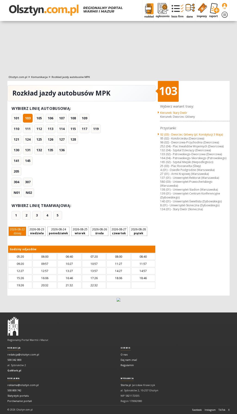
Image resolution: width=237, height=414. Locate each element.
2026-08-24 (58, 231)
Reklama (13, 378)
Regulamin (127, 365)
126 (50, 139)
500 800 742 (14, 390)
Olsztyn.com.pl (18, 77)
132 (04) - (185, 150)
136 (62, 150)
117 (84, 129)
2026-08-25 (80, 231)
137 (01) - (189, 178)
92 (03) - (191, 134)
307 (28, 182)
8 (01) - (189, 205)
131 (28, 150)
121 (16, 139)
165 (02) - (186, 162)
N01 (17, 192)
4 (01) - (187, 170)
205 (16, 171)
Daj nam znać (129, 359)
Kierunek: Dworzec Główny (177, 117)
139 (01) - (190, 195)
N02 (29, 192)
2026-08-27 (119, 231)
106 (50, 118)
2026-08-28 (138, 231)
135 (50, 150)
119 (96, 129)
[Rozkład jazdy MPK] (148, 10)
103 (28, 118)
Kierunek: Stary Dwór (173, 113)
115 (73, 129)
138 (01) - (189, 190)
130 (16, 150)
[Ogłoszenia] (161, 10)
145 (28, 160)
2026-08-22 (17, 231)
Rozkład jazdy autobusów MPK (71, 77)
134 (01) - (181, 209)
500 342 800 (14, 359)
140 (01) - (191, 201)
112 (39, 129)
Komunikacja (39, 77)
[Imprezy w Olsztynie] (201, 10)
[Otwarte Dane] (189, 10)
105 (39, 118)
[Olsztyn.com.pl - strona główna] (13, 326)
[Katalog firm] (176, 10)
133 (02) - (191, 154)
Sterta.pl (126, 385)
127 (62, 139)
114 (62, 129)
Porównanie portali (19, 401)
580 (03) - (186, 184)
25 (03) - (180, 166)
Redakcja (14, 348)
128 (73, 139)
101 (16, 118)
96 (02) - (189, 142)
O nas (124, 354)
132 (39, 150)
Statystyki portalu (18, 395)
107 (62, 118)
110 (16, 129)
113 (50, 129)
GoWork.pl (14, 370)
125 (39, 139)
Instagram (210, 409)
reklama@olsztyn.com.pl (23, 385)
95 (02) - (182, 138)
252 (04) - (192, 146)
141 (16, 160)
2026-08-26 (99, 231)
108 (73, 118)
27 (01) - (184, 174)
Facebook (197, 409)
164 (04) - (193, 158)
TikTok (221, 409)
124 (28, 139)
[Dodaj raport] (213, 10)
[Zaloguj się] (224, 6)
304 (16, 182)
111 (28, 129)
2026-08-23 (36, 231)
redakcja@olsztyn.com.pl (23, 354)
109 (84, 118)
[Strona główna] (66, 10)
